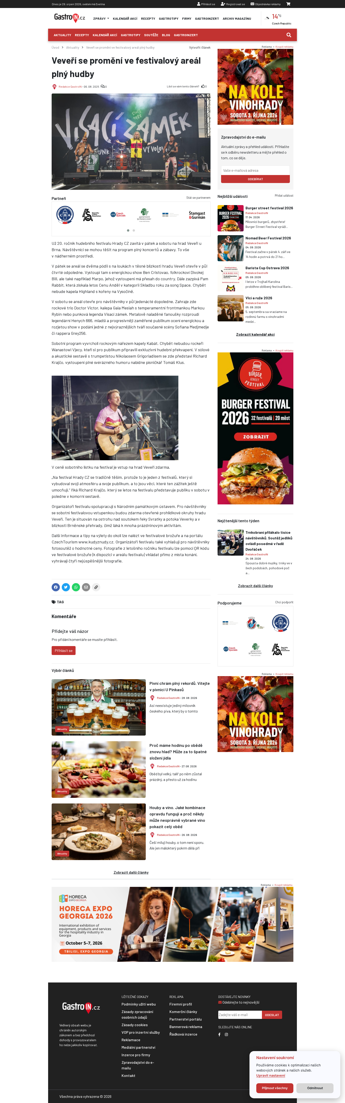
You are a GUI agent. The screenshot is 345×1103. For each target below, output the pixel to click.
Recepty (82, 35)
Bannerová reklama (185, 1026)
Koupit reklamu (284, 46)
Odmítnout (315, 1088)
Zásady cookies (135, 1024)
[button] (128, 230)
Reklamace (131, 1039)
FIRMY (186, 18)
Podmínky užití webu (139, 1004)
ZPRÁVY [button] (99, 18)
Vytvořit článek (200, 47)
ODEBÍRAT (255, 179)
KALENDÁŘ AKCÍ (125, 18)
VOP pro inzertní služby (141, 1032)
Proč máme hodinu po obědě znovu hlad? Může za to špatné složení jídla (178, 751)
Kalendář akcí (105, 35)
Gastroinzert (186, 35)
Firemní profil (180, 1004)
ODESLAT (272, 1015)
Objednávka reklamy (268, 4)
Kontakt (128, 1075)
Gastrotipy (130, 35)
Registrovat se (235, 4)
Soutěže (151, 35)
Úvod (55, 47)
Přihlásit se (208, 4)
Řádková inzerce (183, 1034)
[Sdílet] (96, 588)
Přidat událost (284, 195)
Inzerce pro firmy (136, 1054)
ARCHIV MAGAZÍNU (237, 18)
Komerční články (183, 1011)
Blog (166, 35)
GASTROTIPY (168, 18)
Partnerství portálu (185, 1019)
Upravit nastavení (270, 1075)
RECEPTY (148, 18)
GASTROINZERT (207, 18)
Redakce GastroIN (70, 86)
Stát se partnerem (198, 197)
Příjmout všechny (275, 1088)
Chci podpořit (284, 602)
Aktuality (62, 35)
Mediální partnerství (138, 1047)
